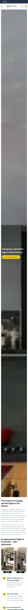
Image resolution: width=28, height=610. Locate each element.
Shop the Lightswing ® (11, 257)
